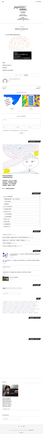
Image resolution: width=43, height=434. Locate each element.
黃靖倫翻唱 (36, 312)
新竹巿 (33, 307)
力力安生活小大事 (21, 211)
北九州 (28, 303)
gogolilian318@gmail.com (14, 78)
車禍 (4, 310)
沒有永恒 (31, 108)
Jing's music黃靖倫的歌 (21, 196)
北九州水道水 (34, 303)
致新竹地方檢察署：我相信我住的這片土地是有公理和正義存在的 (15, 237)
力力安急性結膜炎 (22, 216)
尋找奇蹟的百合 (34, 305)
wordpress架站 (24, 301)
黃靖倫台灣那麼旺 (12, 312)
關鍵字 (23, 310)
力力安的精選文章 (21, 224)
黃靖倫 (32, 310)
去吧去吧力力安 (5, 305)
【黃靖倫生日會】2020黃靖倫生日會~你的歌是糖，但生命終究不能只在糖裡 (16, 272)
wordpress (17, 301)
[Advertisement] (21, 327)
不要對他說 (31, 301)
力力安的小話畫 (21, 221)
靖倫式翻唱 (22, 204)
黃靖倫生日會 (24, 312)
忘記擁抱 (9, 307)
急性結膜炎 (22, 307)
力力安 (10, 303)
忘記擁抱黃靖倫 (15, 307)
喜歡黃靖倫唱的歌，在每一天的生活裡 (22, 199)
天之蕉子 (17, 305)
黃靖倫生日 (19, 312)
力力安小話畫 (23, 303)
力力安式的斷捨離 (22, 214)
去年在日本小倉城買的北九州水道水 (9, 246)
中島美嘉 (36, 301)
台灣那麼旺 (12, 305)
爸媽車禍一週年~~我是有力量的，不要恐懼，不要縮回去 (13, 240)
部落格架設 (18, 310)
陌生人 (28, 310)
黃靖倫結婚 (30, 312)
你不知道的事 (5, 303)
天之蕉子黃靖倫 (22, 201)
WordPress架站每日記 (21, 206)
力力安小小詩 (16, 303)
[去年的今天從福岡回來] (5, 279)
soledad (12, 301)
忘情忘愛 (4, 307)
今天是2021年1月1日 (6, 234)
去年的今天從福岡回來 (6, 243)
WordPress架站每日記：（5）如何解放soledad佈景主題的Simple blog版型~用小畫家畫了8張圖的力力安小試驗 (21, 261)
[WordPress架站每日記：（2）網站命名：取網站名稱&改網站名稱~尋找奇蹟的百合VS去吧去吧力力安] (5, 255)
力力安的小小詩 (21, 219)
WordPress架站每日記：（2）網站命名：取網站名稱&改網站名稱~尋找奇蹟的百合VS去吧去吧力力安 (25, 254)
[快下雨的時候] (12, 101)
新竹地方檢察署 (28, 307)
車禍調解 (8, 310)
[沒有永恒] (31, 101)
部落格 (13, 310)
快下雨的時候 (12, 108)
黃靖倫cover (5, 312)
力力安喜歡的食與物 (21, 209)
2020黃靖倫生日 (5, 301)
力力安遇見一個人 (21, 226)
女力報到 (29, 305)
